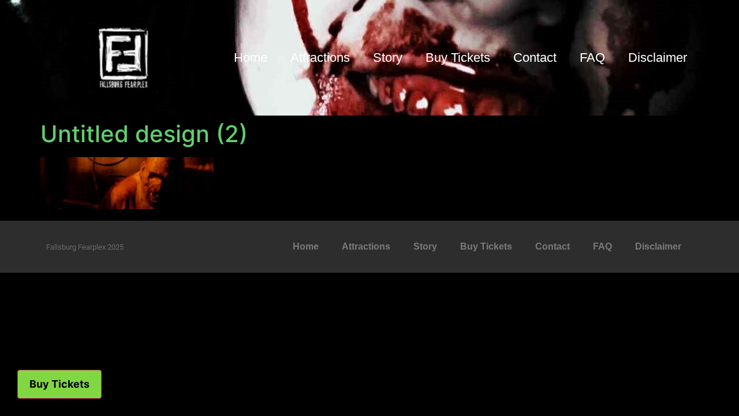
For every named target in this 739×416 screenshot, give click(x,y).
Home (250, 57)
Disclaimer (657, 57)
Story (387, 57)
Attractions (320, 57)
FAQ (592, 57)
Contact (535, 57)
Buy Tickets (458, 57)
